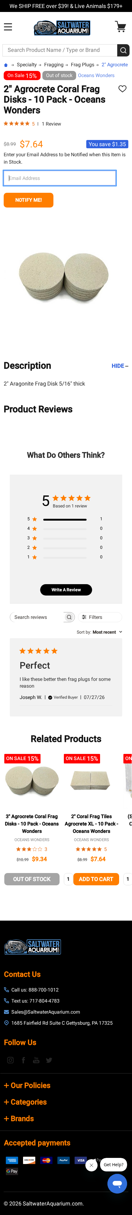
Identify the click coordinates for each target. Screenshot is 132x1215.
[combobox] (99, 632)
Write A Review (66, 589)
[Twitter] (49, 1060)
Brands (22, 1118)
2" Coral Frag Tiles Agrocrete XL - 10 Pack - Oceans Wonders (91, 823)
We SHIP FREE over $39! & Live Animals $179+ (66, 6)
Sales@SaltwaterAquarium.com (45, 1012)
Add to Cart (96, 879)
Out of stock (31, 879)
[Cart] (122, 26)
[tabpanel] (32, 821)
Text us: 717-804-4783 (35, 1001)
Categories (29, 1102)
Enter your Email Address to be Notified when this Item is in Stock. (65, 158)
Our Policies (30, 1085)
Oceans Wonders (96, 75)
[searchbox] (37, 617)
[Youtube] (36, 1060)
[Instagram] (10, 1060)
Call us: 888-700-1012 (35, 990)
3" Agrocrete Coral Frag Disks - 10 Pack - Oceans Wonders (32, 823)
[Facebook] (23, 1060)
